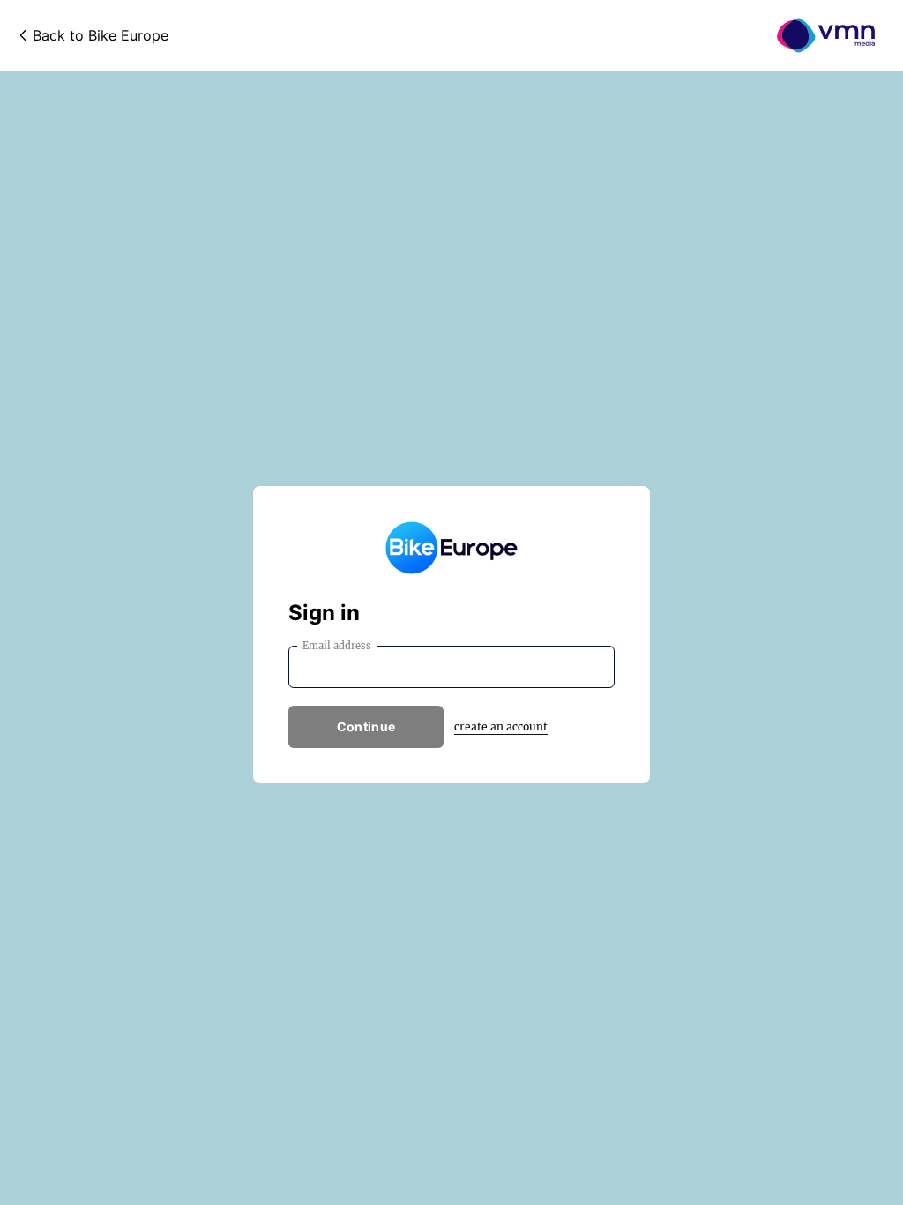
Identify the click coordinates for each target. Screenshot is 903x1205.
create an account (501, 726)
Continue (366, 726)
